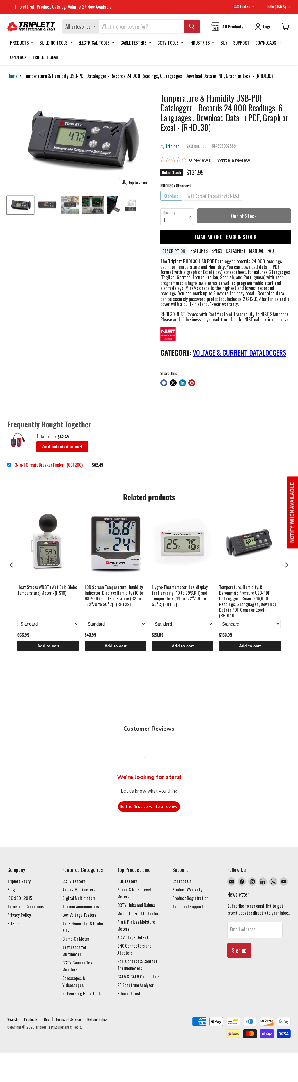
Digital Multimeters (78, 898)
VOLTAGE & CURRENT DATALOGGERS (239, 352)
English (244, 6)
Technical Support (187, 906)
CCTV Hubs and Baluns (136, 905)
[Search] (192, 26)
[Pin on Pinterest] (191, 382)
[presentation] (11, 565)
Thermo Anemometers (80, 906)
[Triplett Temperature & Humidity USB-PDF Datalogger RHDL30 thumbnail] (20, 205)
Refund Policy (97, 1019)
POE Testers (127, 881)
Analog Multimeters (78, 889)
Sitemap (14, 923)
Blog (11, 889)
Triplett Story (19, 881)
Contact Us (181, 881)
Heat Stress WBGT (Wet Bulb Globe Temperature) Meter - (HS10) (47, 590)
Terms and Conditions (25, 906)
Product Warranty (187, 889)
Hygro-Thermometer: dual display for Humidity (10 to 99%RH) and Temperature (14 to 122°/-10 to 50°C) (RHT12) (180, 595)
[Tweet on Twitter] (173, 382)
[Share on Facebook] (163, 382)
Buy (46, 1019)
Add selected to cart (62, 446)
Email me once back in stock (225, 237)
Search (12, 1019)
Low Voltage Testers (79, 915)
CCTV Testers (73, 881)
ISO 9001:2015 (19, 898)
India (276, 7)
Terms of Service (68, 1019)
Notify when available (292, 512)
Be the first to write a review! (149, 806)
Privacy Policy (19, 915)
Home (12, 76)
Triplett (172, 146)
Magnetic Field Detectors (138, 913)
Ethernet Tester (130, 993)
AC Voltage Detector (134, 937)
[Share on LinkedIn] (182, 382)
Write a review (233, 160)
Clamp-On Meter (75, 938)
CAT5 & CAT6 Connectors (138, 976)
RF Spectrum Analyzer (135, 985)
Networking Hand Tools (81, 993)
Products (31, 1019)
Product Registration (190, 898)
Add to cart (48, 646)
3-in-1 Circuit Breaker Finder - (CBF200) (49, 465)
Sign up (239, 950)
